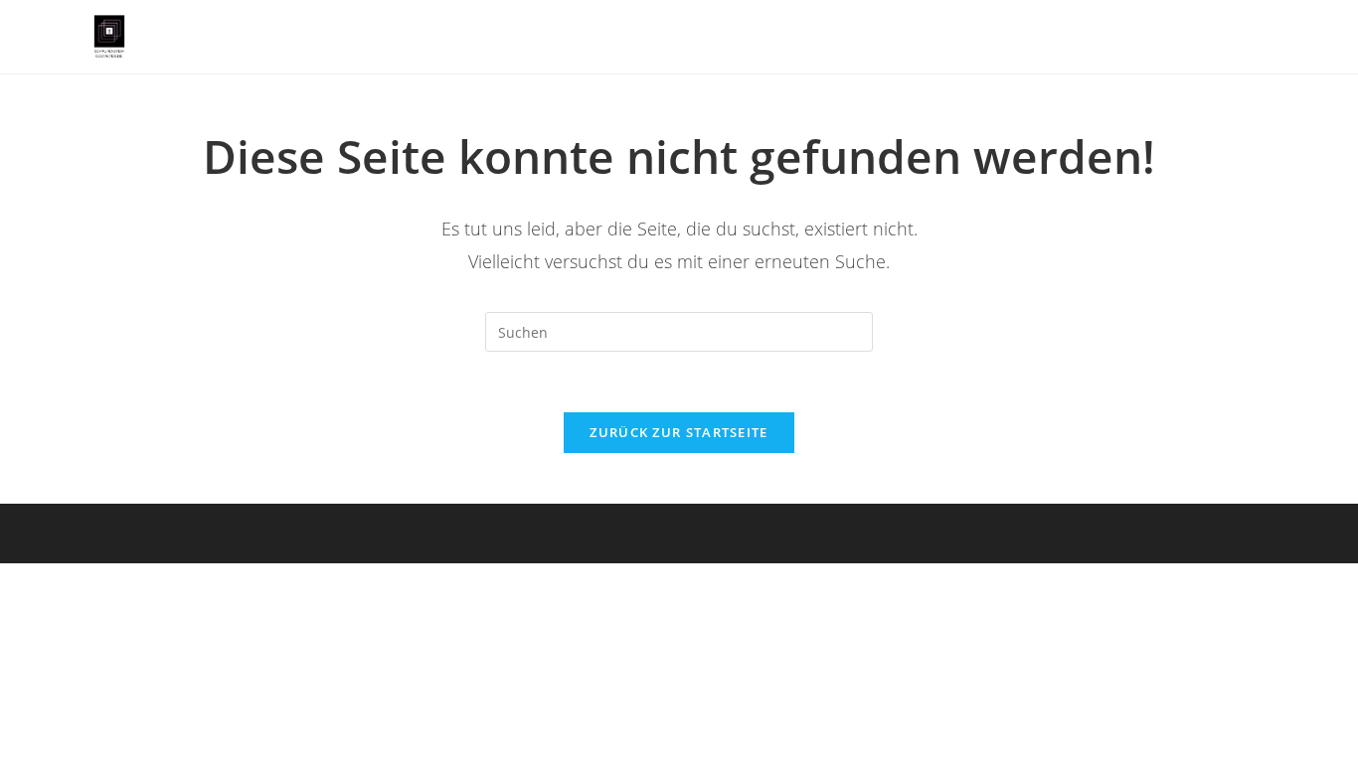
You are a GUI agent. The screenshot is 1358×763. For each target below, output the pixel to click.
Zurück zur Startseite (678, 432)
